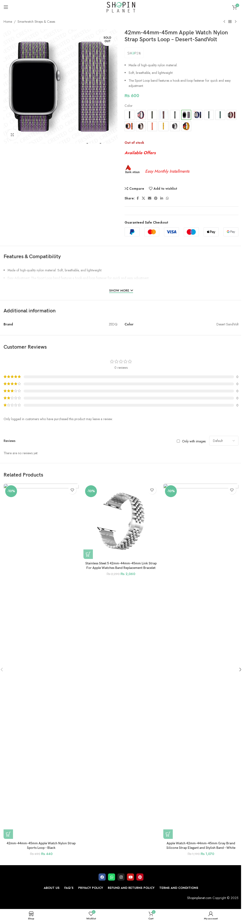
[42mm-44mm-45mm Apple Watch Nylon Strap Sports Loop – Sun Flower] (164, 126)
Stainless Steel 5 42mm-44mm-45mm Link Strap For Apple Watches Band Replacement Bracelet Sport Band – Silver (121, 568)
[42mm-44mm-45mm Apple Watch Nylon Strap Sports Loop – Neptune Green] (209, 115)
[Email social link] (150, 198)
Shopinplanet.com (199, 897)
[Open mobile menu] (6, 7)
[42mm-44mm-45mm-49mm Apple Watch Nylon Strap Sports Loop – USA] (141, 115)
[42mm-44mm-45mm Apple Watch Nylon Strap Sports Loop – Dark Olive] (175, 115)
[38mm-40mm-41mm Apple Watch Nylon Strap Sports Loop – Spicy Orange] (152, 126)
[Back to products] (230, 22)
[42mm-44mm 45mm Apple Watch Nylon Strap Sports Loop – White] (175, 126)
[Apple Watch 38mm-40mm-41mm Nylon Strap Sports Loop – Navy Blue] (198, 115)
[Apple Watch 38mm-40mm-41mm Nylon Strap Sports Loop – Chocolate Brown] (164, 115)
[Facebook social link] (137, 198)
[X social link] (143, 198)
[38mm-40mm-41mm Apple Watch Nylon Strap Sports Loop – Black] (129, 115)
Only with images (194, 441)
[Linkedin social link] (161, 198)
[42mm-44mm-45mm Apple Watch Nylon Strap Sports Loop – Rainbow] (129, 126)
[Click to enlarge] (12, 134)
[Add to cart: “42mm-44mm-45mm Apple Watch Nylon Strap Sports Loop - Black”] (8, 834)
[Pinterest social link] (156, 198)
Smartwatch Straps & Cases (36, 21)
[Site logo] (121, 6)
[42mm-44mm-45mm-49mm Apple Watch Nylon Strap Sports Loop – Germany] (186, 126)
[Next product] (235, 22)
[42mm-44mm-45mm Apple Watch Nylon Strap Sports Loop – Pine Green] (220, 115)
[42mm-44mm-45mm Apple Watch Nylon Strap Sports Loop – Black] (41, 661)
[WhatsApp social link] (167, 198)
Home (8, 21)
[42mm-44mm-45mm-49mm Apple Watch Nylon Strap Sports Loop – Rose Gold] (141, 126)
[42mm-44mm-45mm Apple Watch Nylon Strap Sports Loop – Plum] (232, 115)
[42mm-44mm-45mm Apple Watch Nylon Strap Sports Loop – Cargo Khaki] (152, 115)
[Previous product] (224, 22)
